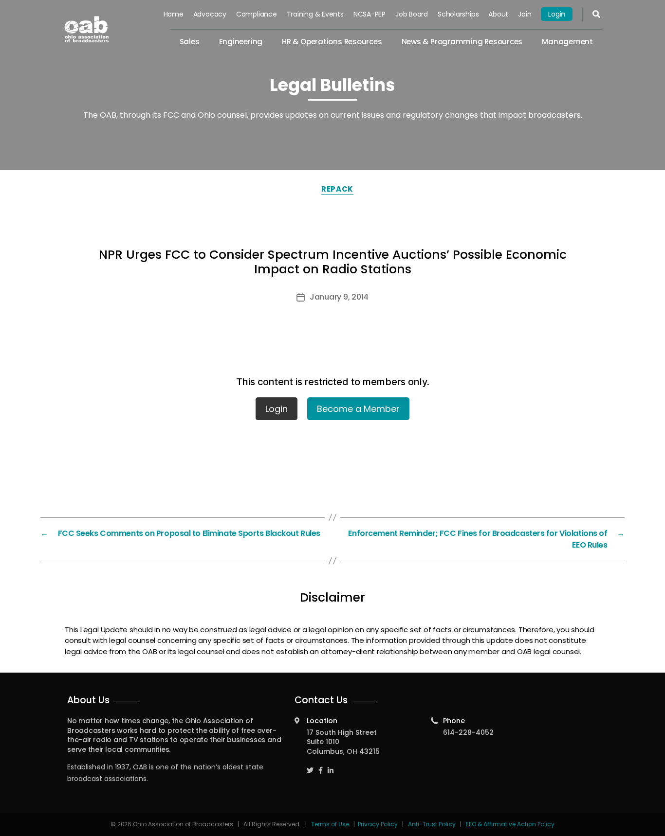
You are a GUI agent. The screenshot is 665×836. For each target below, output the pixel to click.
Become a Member (358, 409)
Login (556, 14)
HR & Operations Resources (332, 41)
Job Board (411, 14)
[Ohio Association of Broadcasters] (86, 29)
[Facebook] (320, 765)
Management (567, 41)
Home (174, 14)
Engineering (241, 41)
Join (524, 14)
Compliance (256, 14)
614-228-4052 (468, 732)
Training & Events (315, 14)
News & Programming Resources (462, 41)
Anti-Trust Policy (432, 824)
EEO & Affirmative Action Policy (510, 824)
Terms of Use (331, 824)
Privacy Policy (378, 824)
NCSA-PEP (369, 14)
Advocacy (209, 14)
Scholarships (458, 14)
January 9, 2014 (339, 296)
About (498, 14)
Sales (190, 41)
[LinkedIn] (330, 765)
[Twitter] (310, 765)
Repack (337, 189)
